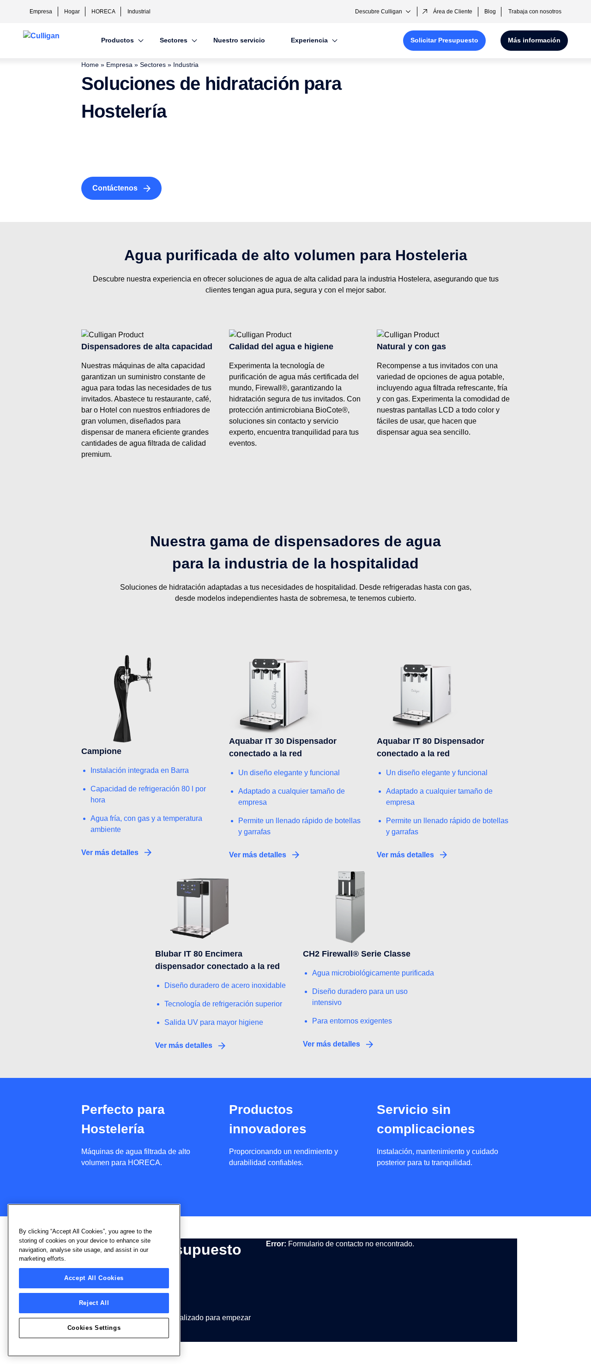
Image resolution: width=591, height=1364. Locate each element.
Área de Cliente (452, 11)
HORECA (103, 11)
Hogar (72, 11)
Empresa (41, 11)
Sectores (173, 40)
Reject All (94, 1302)
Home (90, 64)
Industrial (139, 11)
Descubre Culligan (378, 11)
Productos (117, 40)
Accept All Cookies (94, 1277)
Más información (534, 40)
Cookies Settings (94, 1327)
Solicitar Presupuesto (444, 40)
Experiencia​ (309, 40)
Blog (490, 11)
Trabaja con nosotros (534, 11)
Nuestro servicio (239, 40)
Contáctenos (115, 188)
